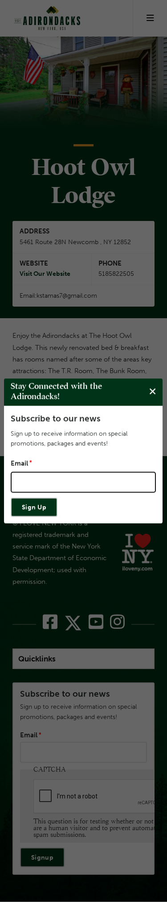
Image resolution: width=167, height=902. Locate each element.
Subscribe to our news (56, 418)
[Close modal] (152, 391)
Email (19, 463)
